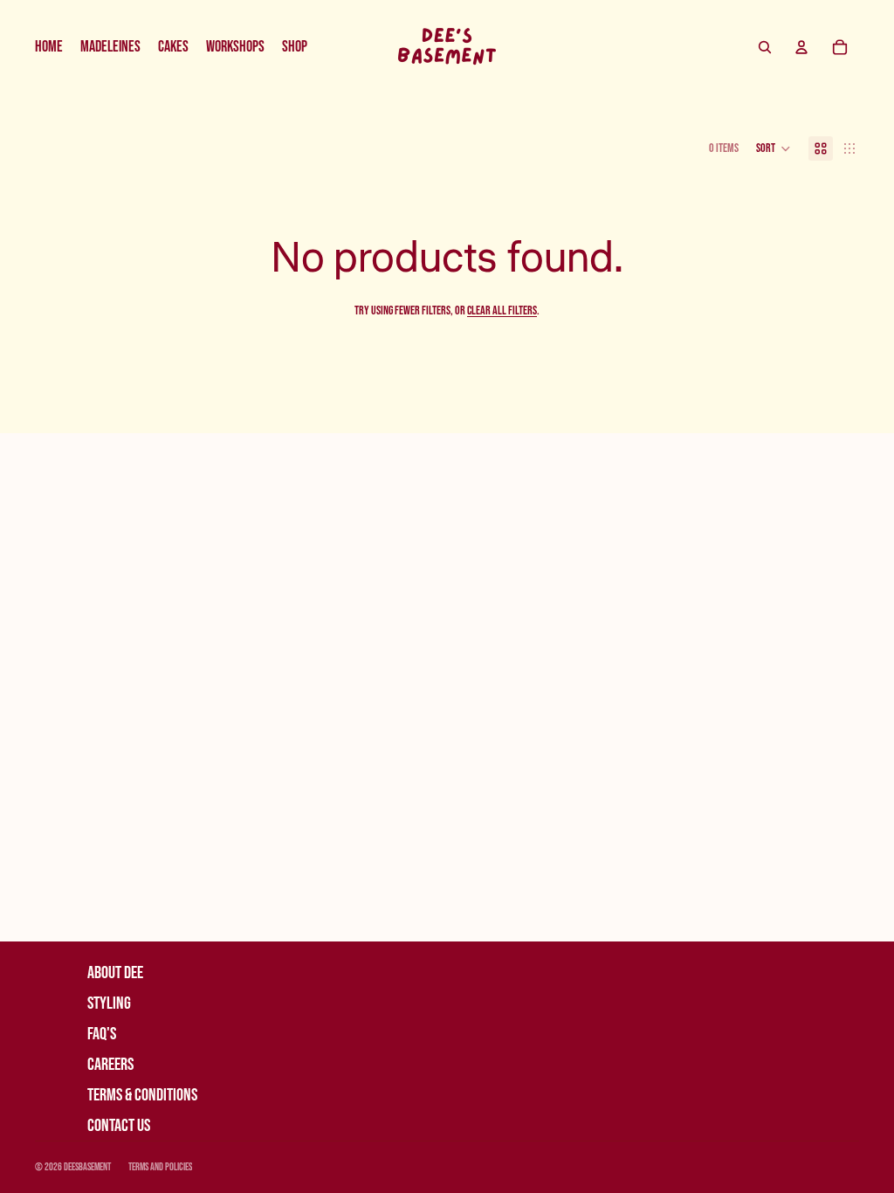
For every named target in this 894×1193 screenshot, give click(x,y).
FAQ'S (101, 1034)
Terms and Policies (160, 1167)
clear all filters (502, 310)
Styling (109, 1003)
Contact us (118, 1125)
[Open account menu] (801, 47)
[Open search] (765, 47)
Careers (110, 1064)
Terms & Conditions (142, 1095)
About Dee (115, 972)
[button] (773, 148)
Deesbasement (87, 1167)
